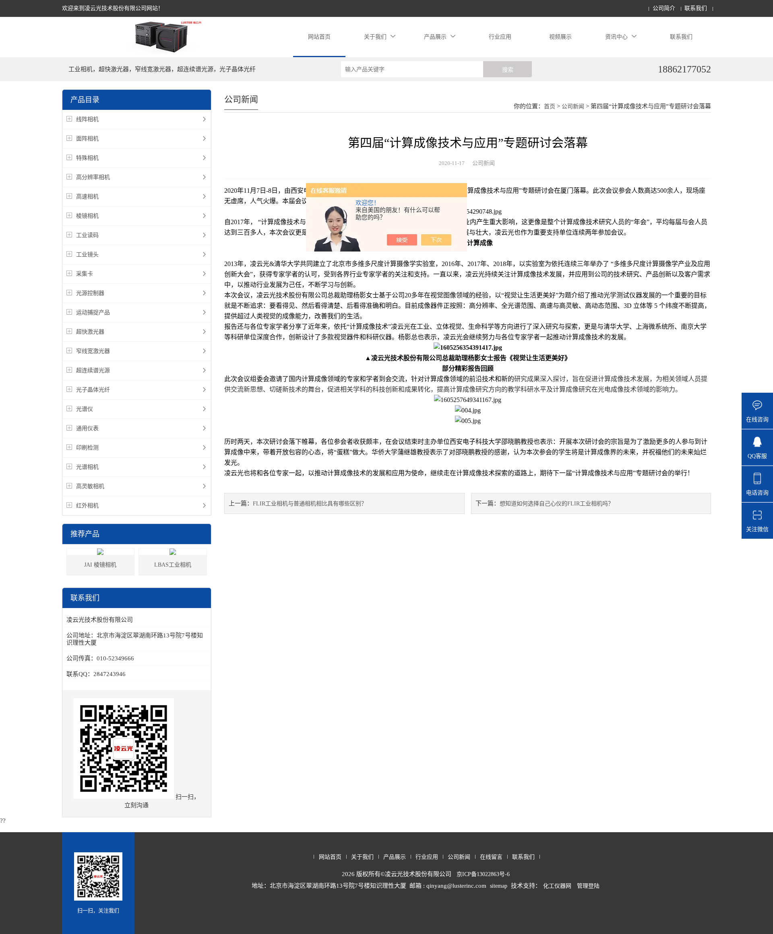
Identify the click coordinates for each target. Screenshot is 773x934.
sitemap (498, 886)
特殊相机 (87, 158)
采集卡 (84, 274)
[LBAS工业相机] (172, 551)
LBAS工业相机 (172, 565)
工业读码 (87, 235)
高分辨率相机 (93, 177)
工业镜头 (87, 255)
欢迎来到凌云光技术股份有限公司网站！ (112, 8)
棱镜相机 (87, 216)
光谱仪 (84, 409)
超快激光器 (90, 332)
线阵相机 (87, 119)
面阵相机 (87, 139)
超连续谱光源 (93, 370)
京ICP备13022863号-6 (483, 874)
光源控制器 (90, 293)
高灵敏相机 (90, 486)
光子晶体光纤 (93, 390)
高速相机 (87, 197)
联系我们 (695, 8)
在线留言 (491, 857)
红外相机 (87, 506)
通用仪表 (87, 428)
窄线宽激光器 (93, 351)
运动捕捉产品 (93, 312)
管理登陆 (588, 886)
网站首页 (319, 37)
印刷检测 (87, 448)
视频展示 (560, 37)
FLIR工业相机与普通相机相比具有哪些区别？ (310, 504)
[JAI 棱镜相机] (100, 551)
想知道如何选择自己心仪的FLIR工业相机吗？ (557, 504)
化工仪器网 (557, 886)
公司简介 (664, 8)
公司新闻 (573, 106)
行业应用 (500, 37)
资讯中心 (616, 37)
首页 (549, 106)
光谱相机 (87, 467)
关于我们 (375, 37)
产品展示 (435, 37)
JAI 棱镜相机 (100, 565)
